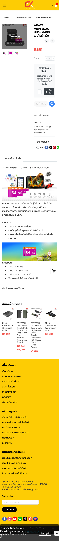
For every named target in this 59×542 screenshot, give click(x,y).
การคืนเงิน (7, 443)
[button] (52, 5)
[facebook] (4, 519)
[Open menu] (4, 5)
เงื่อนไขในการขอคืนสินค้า (14, 463)
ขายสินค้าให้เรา (9, 392)
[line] (20, 519)
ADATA (46, 115)
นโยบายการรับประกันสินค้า (14, 468)
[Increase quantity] (53, 58)
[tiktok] (25, 519)
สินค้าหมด (40, 104)
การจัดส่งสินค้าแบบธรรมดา (15, 432)
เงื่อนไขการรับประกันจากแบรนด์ (17, 458)
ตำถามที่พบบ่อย (9, 402)
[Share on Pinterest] (54, 147)
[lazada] (35, 519)
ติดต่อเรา (6, 397)
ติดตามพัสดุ (8, 437)
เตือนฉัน (50, 91)
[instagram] (9, 519)
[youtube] (14, 519)
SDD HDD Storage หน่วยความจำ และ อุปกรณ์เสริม (42, 129)
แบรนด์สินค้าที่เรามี (11, 381)
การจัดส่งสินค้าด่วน (11, 427)
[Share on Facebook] (46, 147)
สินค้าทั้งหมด (8, 386)
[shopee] (30, 519)
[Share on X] (50, 147)
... (12, 17)
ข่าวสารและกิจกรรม (11, 376)
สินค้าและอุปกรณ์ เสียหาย (14, 473)
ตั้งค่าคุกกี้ (45, 533)
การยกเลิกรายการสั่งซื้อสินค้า (16, 422)
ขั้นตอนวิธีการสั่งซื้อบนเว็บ (14, 417)
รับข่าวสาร (9, 509)
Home (6, 17)
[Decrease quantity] (46, 58)
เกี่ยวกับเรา (7, 371)
